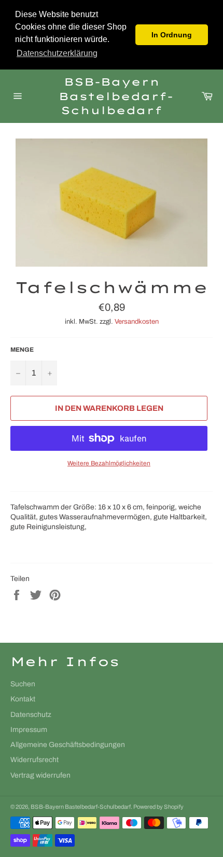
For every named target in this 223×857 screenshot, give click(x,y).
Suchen (22, 684)
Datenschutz (30, 714)
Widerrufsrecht (34, 760)
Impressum (28, 730)
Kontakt (22, 699)
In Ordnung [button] (171, 35)
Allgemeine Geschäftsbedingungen (67, 745)
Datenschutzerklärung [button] (57, 53)
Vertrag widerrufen (40, 775)
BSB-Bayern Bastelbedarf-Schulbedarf (112, 96)
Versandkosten (137, 321)
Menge (22, 349)
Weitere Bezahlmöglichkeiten (108, 463)
